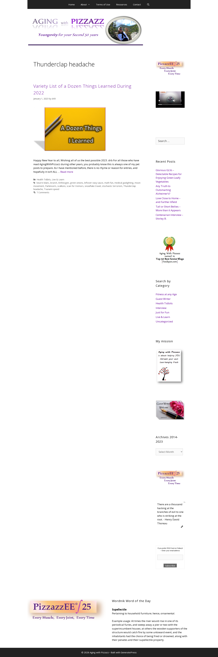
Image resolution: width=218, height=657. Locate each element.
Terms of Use (103, 4)
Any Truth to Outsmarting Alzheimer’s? (163, 189)
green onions (76, 182)
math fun (108, 182)
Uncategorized (164, 321)
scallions (61, 186)
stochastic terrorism (112, 186)
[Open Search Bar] (148, 4)
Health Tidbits (44, 179)
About (84, 4)
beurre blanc (43, 182)
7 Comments (43, 192)
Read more (66, 171)
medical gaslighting (123, 182)
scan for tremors (75, 186)
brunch (53, 182)
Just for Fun (162, 312)
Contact (137, 4)
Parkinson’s (50, 186)
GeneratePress (129, 652)
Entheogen (63, 182)
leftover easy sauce (93, 182)
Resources (121, 4)
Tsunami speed (51, 189)
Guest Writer (163, 299)
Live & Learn (58, 179)
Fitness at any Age (166, 294)
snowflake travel (93, 186)
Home (71, 4)
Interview (161, 308)
